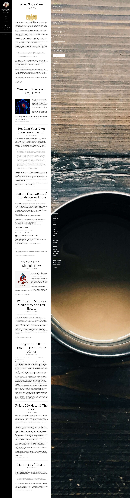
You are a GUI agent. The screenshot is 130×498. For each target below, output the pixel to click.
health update (55, 143)
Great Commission (56, 139)
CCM (53, 87)
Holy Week (55, 150)
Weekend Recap (56, 251)
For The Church (55, 125)
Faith (54, 118)
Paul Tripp (32, 398)
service (28, 294)
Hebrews (24, 490)
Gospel (21, 457)
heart (21, 81)
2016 (54, 65)
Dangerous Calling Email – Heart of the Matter (31, 347)
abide (54, 68)
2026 (54, 67)
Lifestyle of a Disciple (56, 262)
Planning (54, 191)
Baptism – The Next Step (57, 265)
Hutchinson (55, 152)
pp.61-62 (26, 388)
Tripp (31, 337)
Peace (54, 185)
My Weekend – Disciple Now (31, 264)
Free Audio (55, 127)
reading (54, 200)
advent (54, 70)
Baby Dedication (56, 76)
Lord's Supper (55, 167)
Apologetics (55, 72)
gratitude (54, 138)
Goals (54, 130)
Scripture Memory (56, 218)
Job (53, 158)
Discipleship (55, 107)
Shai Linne (54, 224)
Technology (55, 233)
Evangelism (55, 116)
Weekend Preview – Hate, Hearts (31, 91)
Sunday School (55, 231)
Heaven (54, 147)
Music (54, 178)
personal (54, 187)
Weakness (55, 246)
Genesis (8, 34)
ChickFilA (56, 123)
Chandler (54, 89)
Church (54, 90)
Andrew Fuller (32, 138)
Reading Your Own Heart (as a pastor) (31, 130)
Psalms (54, 196)
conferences (55, 96)
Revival (54, 211)
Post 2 (37, 139)
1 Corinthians (55, 61)
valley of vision (55, 242)
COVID (54, 100)
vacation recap (55, 240)
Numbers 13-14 (41, 472)
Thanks (54, 235)
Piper (54, 189)
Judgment (54, 160)
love (53, 169)
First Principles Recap (56, 264)
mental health (55, 174)
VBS (53, 244)
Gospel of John (55, 136)
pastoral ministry (31, 255)
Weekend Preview (25, 121)
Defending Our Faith (56, 44)
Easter (54, 109)
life (53, 165)
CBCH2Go (54, 85)
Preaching (54, 194)
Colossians (55, 92)
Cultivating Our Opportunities (58, 47)
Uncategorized (55, 238)
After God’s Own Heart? (31, 6)
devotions (54, 105)
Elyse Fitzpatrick (56, 112)
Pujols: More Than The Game (23, 419)
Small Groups (55, 227)
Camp (54, 83)
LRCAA (54, 172)
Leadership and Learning (57, 260)
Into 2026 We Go (56, 267)
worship (54, 255)
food (54, 122)
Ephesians (54, 114)
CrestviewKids (55, 103)
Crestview (54, 101)
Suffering (54, 229)
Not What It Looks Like (29, 64)
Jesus (54, 156)
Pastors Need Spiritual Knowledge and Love (31, 195)
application (55, 74)
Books (54, 81)
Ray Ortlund (55, 198)
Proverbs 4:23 (42, 487)
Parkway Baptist (34, 276)
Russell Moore (55, 213)
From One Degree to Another (6, 10)
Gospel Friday (55, 134)
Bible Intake (55, 78)
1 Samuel (54, 63)
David (21, 82)
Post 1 (34, 139)
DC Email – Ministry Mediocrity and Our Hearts (31, 304)
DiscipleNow (22, 294)
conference (55, 94)
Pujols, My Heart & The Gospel (31, 407)
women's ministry (56, 253)
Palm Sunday (55, 180)
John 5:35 (30, 139)
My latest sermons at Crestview (59, 42)
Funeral (54, 128)
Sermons (54, 220)
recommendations (56, 202)
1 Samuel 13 (40, 22)
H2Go (54, 141)
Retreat (54, 207)
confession (55, 98)
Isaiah (54, 154)
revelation (54, 209)
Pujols (26, 457)
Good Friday (55, 132)
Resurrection (55, 205)
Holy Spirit (54, 149)
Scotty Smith (55, 216)
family (54, 120)
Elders (54, 111)
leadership (54, 163)
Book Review (55, 79)
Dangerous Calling (23, 337)
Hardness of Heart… (31, 464)
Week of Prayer (55, 247)
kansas (54, 161)
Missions (54, 176)
